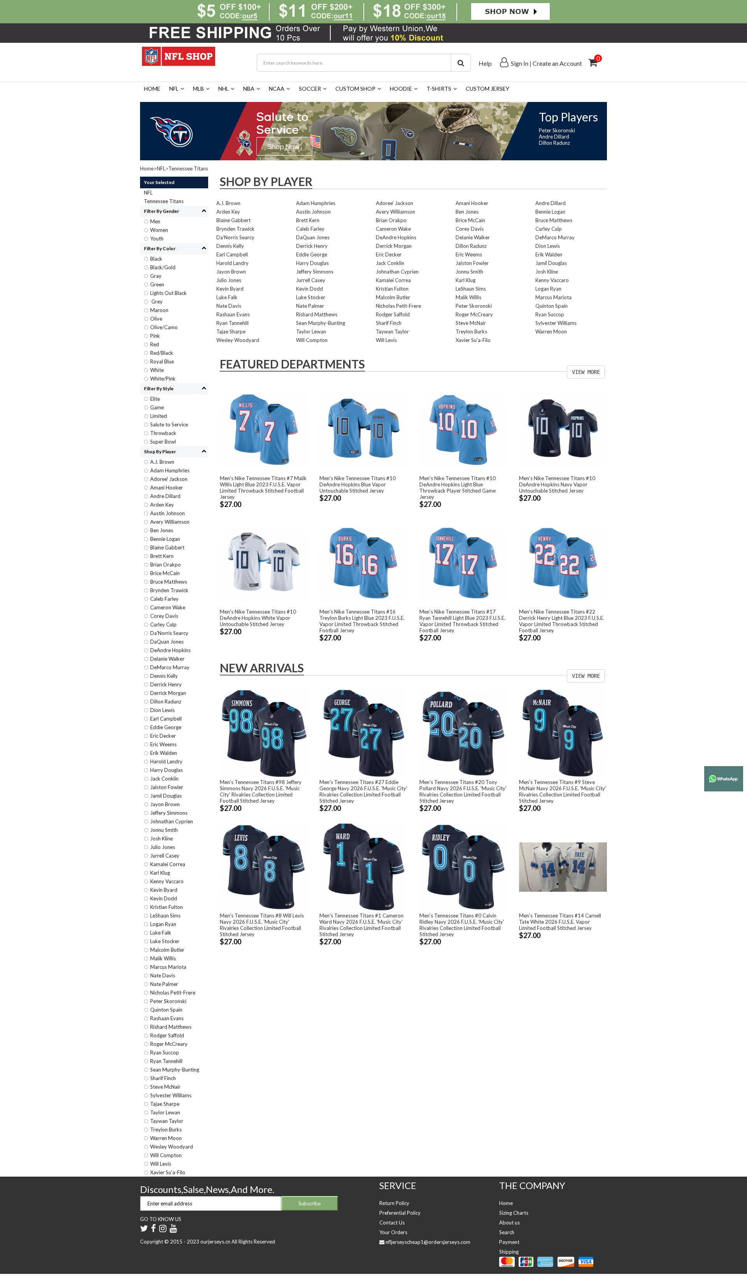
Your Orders (393, 1232)
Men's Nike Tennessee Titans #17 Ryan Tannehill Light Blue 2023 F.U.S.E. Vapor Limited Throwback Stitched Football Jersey (462, 621)
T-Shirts (438, 88)
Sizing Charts (513, 1213)
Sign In (519, 63)
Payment (509, 1242)
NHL (223, 88)
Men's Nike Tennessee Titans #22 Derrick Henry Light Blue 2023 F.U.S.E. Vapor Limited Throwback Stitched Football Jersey (561, 621)
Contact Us (392, 1222)
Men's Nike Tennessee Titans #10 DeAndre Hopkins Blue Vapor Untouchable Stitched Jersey (357, 484)
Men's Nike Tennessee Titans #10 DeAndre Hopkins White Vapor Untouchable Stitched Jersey (258, 618)
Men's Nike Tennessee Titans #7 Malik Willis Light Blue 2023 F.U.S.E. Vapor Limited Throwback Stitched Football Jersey (263, 487)
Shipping (509, 1252)
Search (506, 1232)
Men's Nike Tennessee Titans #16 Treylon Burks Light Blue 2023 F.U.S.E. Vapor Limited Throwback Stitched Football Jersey (362, 621)
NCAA (276, 88)
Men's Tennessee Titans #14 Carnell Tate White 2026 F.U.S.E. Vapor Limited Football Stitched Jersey (560, 921)
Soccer (310, 88)
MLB (198, 88)
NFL (174, 88)
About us (509, 1222)
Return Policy (394, 1203)
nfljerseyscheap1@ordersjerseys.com (428, 1242)
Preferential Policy (400, 1213)
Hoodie (401, 88)
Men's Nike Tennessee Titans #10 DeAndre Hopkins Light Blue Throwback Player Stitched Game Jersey (457, 487)
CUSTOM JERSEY (487, 88)
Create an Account (557, 63)
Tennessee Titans (188, 168)
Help (485, 63)
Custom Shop (355, 88)
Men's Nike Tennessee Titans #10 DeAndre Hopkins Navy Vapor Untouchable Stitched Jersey (557, 484)
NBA (248, 88)
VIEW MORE (586, 372)
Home (152, 88)
